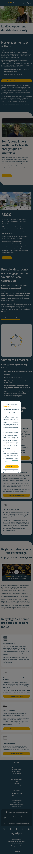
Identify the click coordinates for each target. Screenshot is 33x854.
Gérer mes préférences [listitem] (11, 471)
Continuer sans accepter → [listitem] (12, 404)
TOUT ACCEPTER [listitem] (11, 466)
